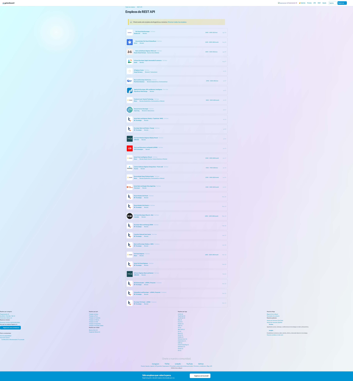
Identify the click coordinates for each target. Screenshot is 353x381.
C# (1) (179, 327)
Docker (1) (180, 323)
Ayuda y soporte (150, 366)
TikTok (167, 364)
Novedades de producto (273, 316)
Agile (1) (180, 325)
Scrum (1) (180, 335)
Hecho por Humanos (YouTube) (275, 320)
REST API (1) (181, 329)
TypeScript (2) (181, 316)
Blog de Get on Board (272, 314)
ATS (314, 3)
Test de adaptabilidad (5, 335)
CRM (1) (180, 343)
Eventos (271, 324)
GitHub (201, 364)
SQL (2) (180, 320)
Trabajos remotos (93, 314)
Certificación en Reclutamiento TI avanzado (12, 339)
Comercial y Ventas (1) (6, 318)
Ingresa (331, 3)
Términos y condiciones (200, 366)
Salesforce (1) (181, 346)
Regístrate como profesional (11, 327)
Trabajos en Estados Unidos (96, 325)
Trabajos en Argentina (95, 323)
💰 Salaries (302, 3)
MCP (319, 3)
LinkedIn (178, 364)
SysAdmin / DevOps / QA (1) (7, 316)
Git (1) (179, 350)
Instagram (155, 364)
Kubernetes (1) (182, 341)
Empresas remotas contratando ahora (10, 322)
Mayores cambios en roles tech (275, 335)
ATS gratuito (158, 366)
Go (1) (179, 331)
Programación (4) (4, 314)
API (211, 366)
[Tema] (348, 3)
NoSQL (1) (180, 337)
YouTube (189, 364)
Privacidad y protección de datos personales (181, 366)
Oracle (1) (180, 348)
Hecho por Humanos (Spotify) (274, 322)
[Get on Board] (8, 3)
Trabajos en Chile (93, 321)
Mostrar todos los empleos (177, 22)
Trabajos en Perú (93, 316)
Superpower (166, 366)
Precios (309, 3)
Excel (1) (180, 321)
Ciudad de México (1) (94, 332)
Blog (208, 366)
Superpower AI (292, 3)
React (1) (180, 333)
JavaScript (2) (181, 318)
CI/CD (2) (180, 314)
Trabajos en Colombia (94, 318)
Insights (271, 330)
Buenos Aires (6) (93, 330)
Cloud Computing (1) (183, 344)
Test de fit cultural (4, 337)
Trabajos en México (94, 320)
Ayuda (324, 3)
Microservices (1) (182, 339)
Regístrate (341, 3)
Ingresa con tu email (201, 376)
